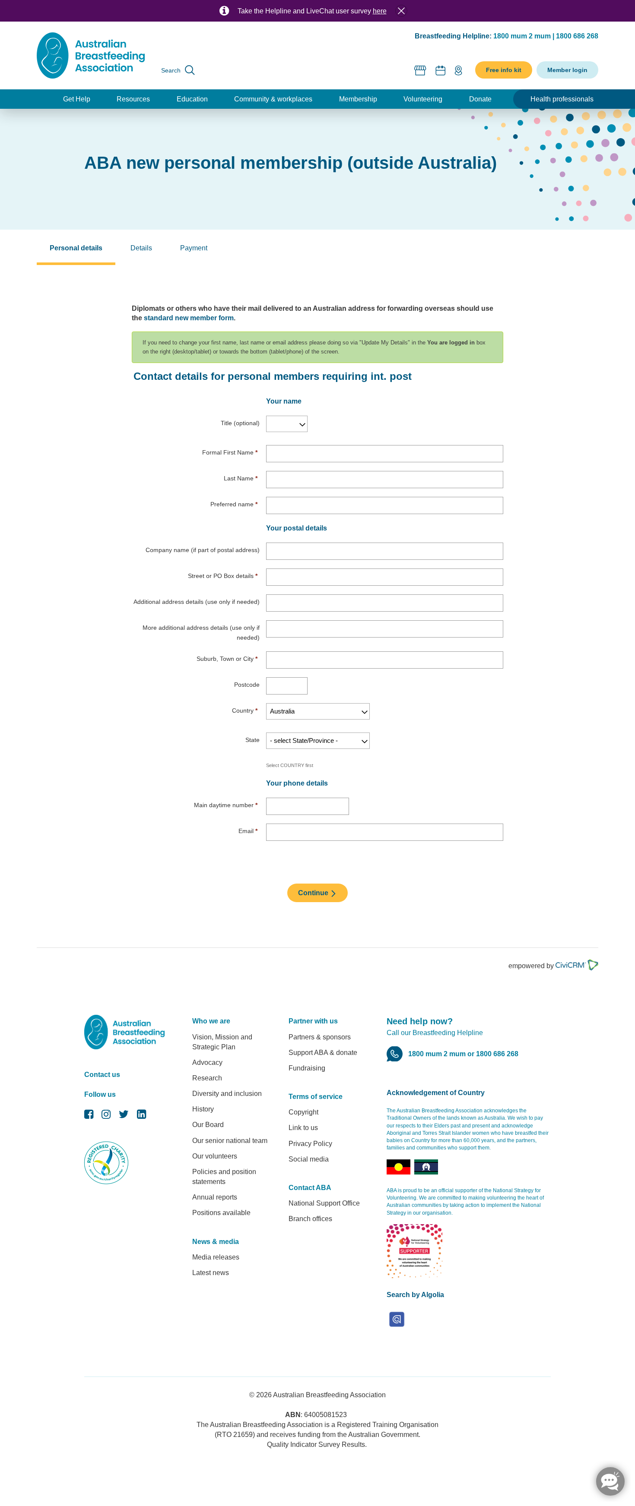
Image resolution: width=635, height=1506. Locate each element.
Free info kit (503, 69)
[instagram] (106, 1116)
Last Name (240, 478)
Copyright (303, 1112)
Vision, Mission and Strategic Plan (222, 1042)
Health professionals (562, 99)
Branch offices (310, 1218)
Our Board (208, 1124)
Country (244, 710)
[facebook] (88, 1116)
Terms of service (316, 1096)
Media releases (215, 1257)
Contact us (102, 1074)
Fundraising (307, 1068)
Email (247, 830)
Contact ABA (310, 1187)
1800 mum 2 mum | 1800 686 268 (545, 36)
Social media (309, 1159)
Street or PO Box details (222, 575)
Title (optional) (240, 423)
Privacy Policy (310, 1143)
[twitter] (124, 1116)
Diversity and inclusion (227, 1093)
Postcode (247, 684)
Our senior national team (229, 1140)
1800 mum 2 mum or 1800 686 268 (463, 1054)
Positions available (221, 1212)
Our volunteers (214, 1156)
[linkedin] (141, 1116)
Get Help (76, 99)
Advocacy (207, 1062)
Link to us (303, 1127)
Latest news (210, 1272)
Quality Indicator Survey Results (316, 1444)
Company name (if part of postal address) (203, 549)
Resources (133, 99)
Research (207, 1078)
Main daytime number (225, 805)
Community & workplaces (273, 99)
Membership (358, 99)
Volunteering (422, 99)
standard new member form (189, 318)
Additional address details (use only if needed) (196, 601)
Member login (567, 69)
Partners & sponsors (320, 1037)
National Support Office (324, 1203)
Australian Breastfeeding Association (329, 1395)
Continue (314, 893)
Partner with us (313, 1021)
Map (458, 70)
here (380, 11)
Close (401, 10)
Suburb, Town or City (227, 658)
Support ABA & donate (323, 1052)
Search (171, 70)
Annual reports (214, 1197)
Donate (480, 99)
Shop (420, 70)
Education (192, 99)
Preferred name (233, 504)
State (252, 739)
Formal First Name (229, 452)
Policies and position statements (224, 1176)
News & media (215, 1241)
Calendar (440, 70)
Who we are (211, 1021)
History (203, 1109)
